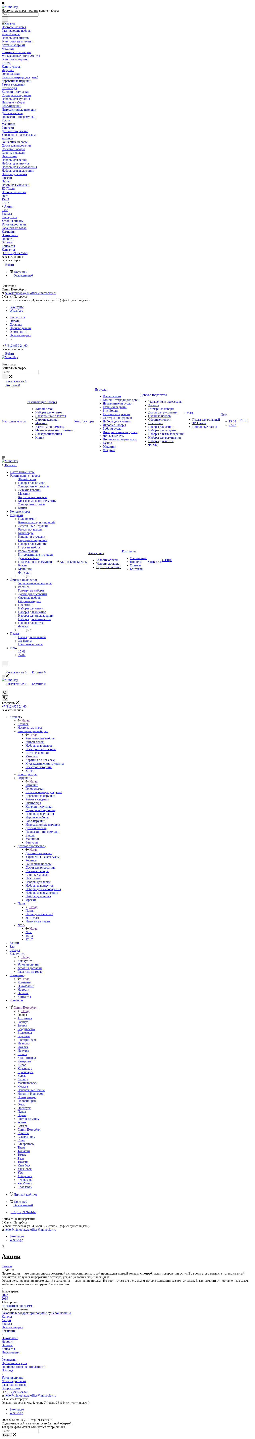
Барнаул (23, 1022)
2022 (5, 1295)
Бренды (7, 1323)
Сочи (21, 1140)
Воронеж (24, 1036)
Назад (25, 720)
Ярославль (25, 1187)
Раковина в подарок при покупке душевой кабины (36, 1313)
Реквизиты (9, 1359)
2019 (5, 1298)
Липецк (23, 1079)
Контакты (8, 1348)
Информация (10, 1352)
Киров (22, 1065)
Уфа (20, 1172)
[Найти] (5, 19)
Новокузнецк (27, 1097)
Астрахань (25, 1018)
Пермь (22, 1115)
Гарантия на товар (14, 1384)
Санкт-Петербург (29, 1129)
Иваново (23, 1043)
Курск (22, 1075)
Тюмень (23, 1161)
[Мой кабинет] (3, 668)
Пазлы (30, 910)
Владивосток (26, 1029)
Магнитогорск (27, 1083)
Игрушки (32, 785)
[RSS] (3, 1246)
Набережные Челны (31, 1090)
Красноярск (25, 1072)
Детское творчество (39, 853)
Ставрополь (26, 1144)
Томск (22, 1154)
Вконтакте (17, 307)
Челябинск (25, 1183)
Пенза (22, 1111)
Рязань (22, 1122)
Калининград (27, 1057)
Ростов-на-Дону (28, 1118)
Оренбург (24, 1108)
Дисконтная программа (17, 1305)
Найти (6, 1435)
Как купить (25, 961)
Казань (22, 1054)
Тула (21, 1158)
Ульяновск (25, 1169)
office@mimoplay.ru (43, 293)
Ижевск (23, 1047)
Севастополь (26, 1136)
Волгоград (25, 1032)
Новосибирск (27, 1100)
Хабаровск (25, 1176)
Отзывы (7, 1345)
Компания (24, 982)
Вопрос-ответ (11, 1388)
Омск (21, 1104)
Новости (7, 1341)
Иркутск (23, 1050)
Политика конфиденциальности (23, 1366)
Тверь (21, 1147)
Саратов (23, 1133)
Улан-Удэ (24, 1165)
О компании (10, 1338)
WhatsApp (16, 310)
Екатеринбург (27, 1039)
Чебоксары (25, 1179)
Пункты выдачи (12, 1327)
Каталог (23, 724)
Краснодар (25, 1068)
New (29, 932)
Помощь (7, 1370)
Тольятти (24, 1151)
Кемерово (24, 1061)
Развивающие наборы (40, 738)
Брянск (22, 1025)
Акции (6, 1320)
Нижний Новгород (30, 1093)
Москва (23, 1086)
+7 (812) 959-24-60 (15, 253)
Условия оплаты (13, 1377)
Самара (22, 1126)
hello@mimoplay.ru (17, 293)
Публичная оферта (14, 1363)
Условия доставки (14, 1381)
